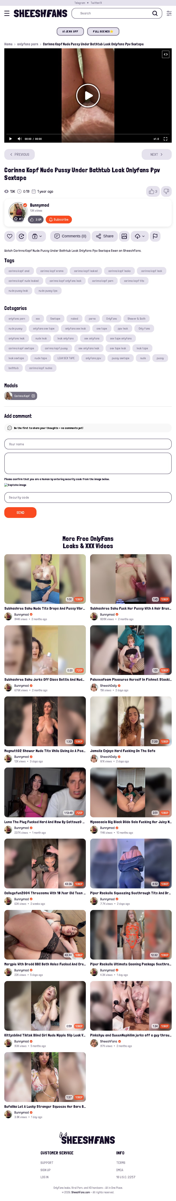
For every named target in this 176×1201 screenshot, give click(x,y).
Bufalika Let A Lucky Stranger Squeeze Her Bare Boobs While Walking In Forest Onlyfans (45, 1106)
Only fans (144, 328)
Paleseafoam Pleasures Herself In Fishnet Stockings (131, 679)
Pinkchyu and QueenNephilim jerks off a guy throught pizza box (131, 1035)
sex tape (102, 328)
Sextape (55, 318)
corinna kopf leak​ (151, 271)
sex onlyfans (91, 338)
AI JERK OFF (70, 31)
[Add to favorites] (9, 236)
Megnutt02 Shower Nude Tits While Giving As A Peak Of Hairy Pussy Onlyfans (45, 750)
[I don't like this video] (166, 191)
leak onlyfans (66, 338)
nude (143, 358)
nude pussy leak (18, 290)
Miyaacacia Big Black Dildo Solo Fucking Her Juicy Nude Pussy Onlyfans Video (131, 821)
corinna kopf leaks (119, 271)
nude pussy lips (48, 290)
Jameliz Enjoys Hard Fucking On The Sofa (122, 750)
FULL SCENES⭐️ (103, 31)
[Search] (155, 13)
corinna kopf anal (19, 271)
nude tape (41, 358)
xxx (38, 318)
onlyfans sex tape (44, 328)
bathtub (13, 368)
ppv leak (123, 328)
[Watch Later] (21, 236)
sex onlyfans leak (89, 348)
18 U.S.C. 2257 (125, 1177)
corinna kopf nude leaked (24, 280)
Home (8, 44)
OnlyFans (111, 318)
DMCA (119, 1170)
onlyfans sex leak (75, 328)
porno (92, 318)
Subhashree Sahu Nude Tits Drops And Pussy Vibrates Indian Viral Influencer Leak (45, 608)
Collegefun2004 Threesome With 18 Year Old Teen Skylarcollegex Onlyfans (45, 893)
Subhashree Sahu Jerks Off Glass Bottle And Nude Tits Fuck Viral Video (45, 679)
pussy (160, 358)
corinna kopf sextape (21, 348)
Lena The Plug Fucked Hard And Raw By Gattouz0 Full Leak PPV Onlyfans (45, 821)
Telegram (79, 3)
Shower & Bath (137, 318)
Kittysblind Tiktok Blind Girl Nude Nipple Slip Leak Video (45, 1035)
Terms (120, 1163)
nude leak (41, 338)
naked (74, 318)
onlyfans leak (17, 338)
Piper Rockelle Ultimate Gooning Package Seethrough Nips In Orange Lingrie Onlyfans (131, 964)
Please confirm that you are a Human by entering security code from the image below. (57, 479)
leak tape (142, 348)
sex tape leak (118, 348)
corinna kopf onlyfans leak (65, 280)
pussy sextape (120, 358)
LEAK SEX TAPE (66, 358)
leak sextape (16, 358)
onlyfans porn (27, 44)
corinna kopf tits (134, 280)
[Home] (40, 13)
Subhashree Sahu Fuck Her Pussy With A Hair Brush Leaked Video (131, 608)
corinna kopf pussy (56, 348)
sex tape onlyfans (121, 338)
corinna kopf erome (51, 271)
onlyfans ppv (93, 358)
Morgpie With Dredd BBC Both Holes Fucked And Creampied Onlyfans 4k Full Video (45, 964)
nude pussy (15, 328)
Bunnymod (39, 205)
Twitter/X (96, 3)
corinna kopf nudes (40, 368)
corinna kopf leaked (86, 271)
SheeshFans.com (80, 1192)
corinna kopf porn (102, 280)
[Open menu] (169, 13)
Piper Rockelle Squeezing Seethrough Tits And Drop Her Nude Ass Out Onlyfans (131, 893)
